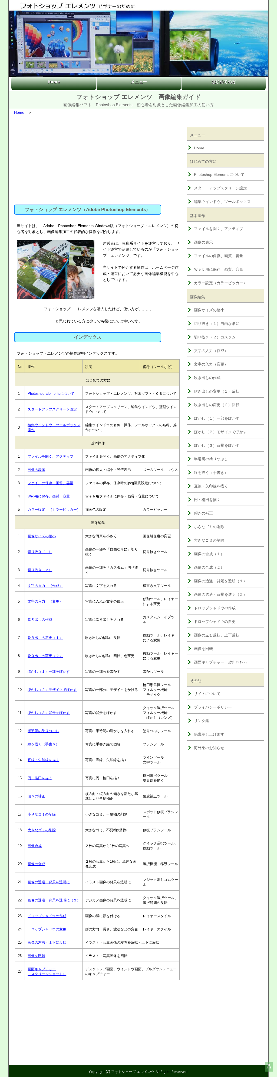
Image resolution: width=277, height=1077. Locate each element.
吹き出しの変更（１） (45, 638)
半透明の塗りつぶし (43, 731)
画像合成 (35, 846)
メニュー (139, 81)
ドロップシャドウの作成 (47, 916)
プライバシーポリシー (213, 707)
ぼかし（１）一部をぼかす (49, 672)
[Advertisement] (97, 158)
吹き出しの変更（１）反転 (216, 391)
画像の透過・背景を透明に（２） (54, 900)
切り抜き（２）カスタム (215, 337)
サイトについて (207, 693)
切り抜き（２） (40, 570)
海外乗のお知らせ (209, 748)
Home (54, 81)
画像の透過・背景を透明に (49, 882)
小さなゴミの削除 (42, 814)
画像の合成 (36, 864)
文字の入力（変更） (211, 364)
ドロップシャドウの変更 (47, 929)
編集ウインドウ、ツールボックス (222, 201)
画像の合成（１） (209, 554)
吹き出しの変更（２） (45, 656)
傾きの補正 (36, 796)
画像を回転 (36, 956)
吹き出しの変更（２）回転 (216, 405)
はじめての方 (224, 81)
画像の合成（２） (209, 567)
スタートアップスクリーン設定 (52, 409)
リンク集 (201, 721)
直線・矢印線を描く (43, 760)
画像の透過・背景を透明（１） (220, 581)
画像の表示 (36, 470)
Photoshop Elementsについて (51, 394)
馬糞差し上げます (209, 734)
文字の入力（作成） (211, 350)
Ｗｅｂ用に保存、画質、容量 (218, 269)
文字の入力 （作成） (45, 586)
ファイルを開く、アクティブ (50, 456)
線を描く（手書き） (43, 744)
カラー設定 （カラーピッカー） (54, 509)
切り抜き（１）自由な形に (216, 323)
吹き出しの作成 (40, 619)
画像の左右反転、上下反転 (216, 635)
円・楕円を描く (40, 778)
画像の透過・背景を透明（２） (220, 594)
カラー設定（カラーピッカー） (220, 283)
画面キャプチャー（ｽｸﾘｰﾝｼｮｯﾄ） (221, 662)
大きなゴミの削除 (42, 830)
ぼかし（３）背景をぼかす (49, 713)
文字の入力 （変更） (45, 601)
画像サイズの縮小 (42, 536)
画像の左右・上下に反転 (47, 942)
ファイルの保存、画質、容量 (50, 483)
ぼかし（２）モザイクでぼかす (52, 690)
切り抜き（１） (40, 552)
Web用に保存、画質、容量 (49, 496)
